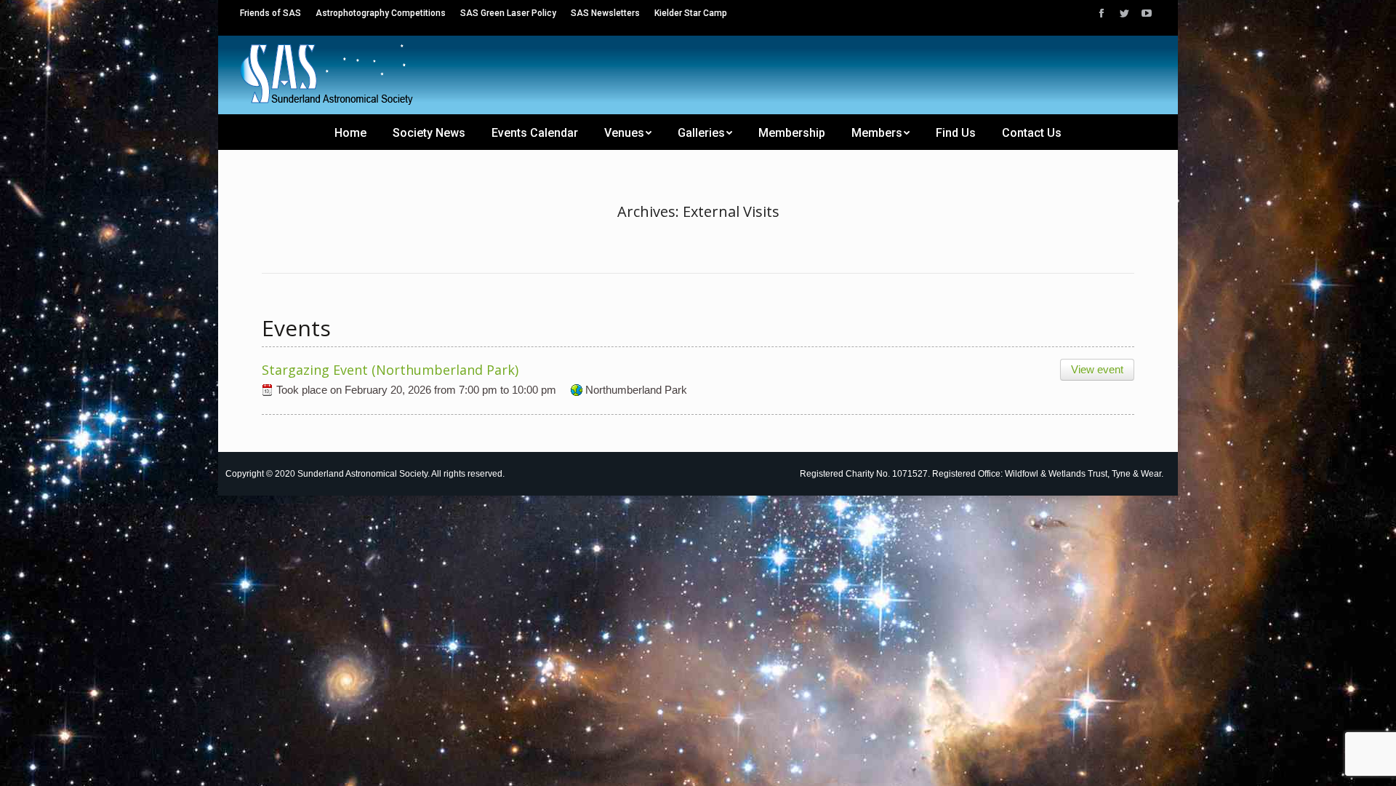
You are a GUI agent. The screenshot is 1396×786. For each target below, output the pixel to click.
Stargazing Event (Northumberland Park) (390, 369)
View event (1097, 369)
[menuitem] (270, 13)
